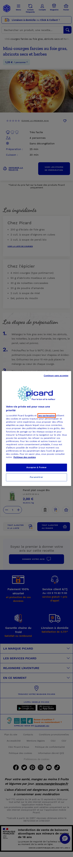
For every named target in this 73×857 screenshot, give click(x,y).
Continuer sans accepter (56, 375)
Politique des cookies (24, 457)
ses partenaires (46, 415)
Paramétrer (36, 477)
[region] (36, 428)
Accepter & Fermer (36, 467)
